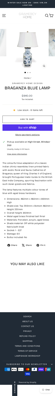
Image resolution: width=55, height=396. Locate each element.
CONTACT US (27, 326)
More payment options (27, 134)
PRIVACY (27, 331)
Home (27, 78)
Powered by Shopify (27, 382)
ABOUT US (27, 321)
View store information (17, 154)
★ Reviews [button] (15, 387)
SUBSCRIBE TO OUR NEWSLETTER (26, 364)
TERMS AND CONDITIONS (27, 346)
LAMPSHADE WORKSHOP (27, 356)
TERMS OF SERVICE (27, 351)
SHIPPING (28, 341)
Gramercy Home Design (27, 83)
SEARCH (27, 316)
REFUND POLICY (27, 336)
